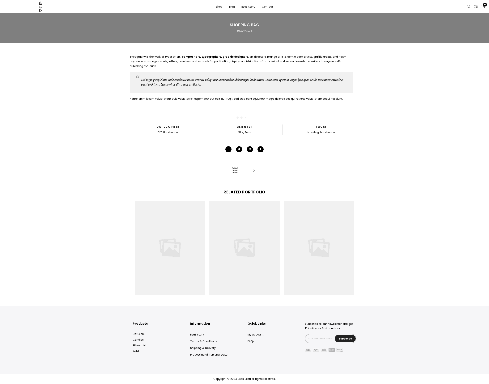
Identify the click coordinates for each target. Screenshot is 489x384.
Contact (267, 7)
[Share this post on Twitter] (239, 149)
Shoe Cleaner (319, 239)
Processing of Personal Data (208, 355)
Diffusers (139, 334)
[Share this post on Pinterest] (250, 149)
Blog (232, 7)
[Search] (469, 7)
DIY (160, 132)
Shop (219, 7)
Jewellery (153, 244)
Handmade (170, 132)
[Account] (476, 7)
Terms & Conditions (203, 341)
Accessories (169, 244)
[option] (170, 248)
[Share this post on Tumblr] (260, 149)
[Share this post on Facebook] (228, 149)
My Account (256, 334)
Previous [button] (139, 247)
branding (313, 132)
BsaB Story (248, 7)
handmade (327, 132)
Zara (248, 132)
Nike (240, 132)
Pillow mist (140, 345)
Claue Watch (170, 239)
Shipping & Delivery (203, 348)
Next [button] (349, 247)
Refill (136, 351)
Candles (138, 340)
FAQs (251, 341)
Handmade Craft (244, 239)
